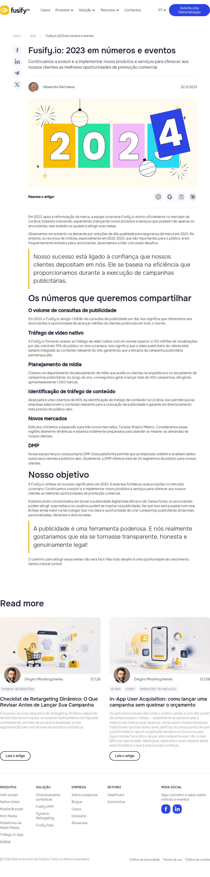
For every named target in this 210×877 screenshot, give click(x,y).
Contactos (132, 10)
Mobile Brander (11, 809)
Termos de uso (172, 859)
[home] (15, 10)
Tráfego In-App (11, 835)
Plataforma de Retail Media (11, 825)
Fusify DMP (45, 806)
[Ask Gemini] (169, 196)
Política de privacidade (145, 859)
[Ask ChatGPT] (158, 196)
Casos (45, 10)
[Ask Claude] (192, 196)
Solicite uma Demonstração (189, 10)
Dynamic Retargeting (45, 815)
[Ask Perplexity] (181, 196)
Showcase (79, 823)
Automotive (116, 802)
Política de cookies (197, 859)
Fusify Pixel (45, 825)
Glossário (79, 816)
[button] (64, 10)
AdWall (5, 842)
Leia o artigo (15, 756)
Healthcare (115, 795)
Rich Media (8, 816)
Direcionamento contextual (48, 797)
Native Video (10, 802)
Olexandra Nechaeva (58, 87)
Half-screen (9, 795)
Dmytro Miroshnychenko (44, 679)
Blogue (77, 802)
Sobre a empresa (84, 795)
